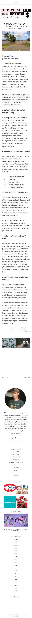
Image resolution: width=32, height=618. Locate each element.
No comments (7, 330)
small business (25, 331)
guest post (24, 330)
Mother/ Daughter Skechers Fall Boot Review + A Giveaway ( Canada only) (9, 502)
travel (16, 475)
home (16, 470)
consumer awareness (16, 462)
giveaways (16, 467)
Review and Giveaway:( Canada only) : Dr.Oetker (9, 488)
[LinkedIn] (19, 438)
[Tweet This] (16, 330)
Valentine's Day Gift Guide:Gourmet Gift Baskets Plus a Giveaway (22, 502)
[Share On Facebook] (13, 330)
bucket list (16, 459)
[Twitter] (22, 438)
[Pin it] (19, 330)
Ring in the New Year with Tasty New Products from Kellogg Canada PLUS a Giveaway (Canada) (22, 489)
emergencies (24, 328)
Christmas (16, 451)
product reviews (16, 473)
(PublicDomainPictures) (10, 59)
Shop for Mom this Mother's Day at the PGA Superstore (16, 530)
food (16, 465)
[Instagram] (12, 438)
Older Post (26, 377)
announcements (16, 457)
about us (16, 454)
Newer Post (5, 377)
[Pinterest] (15, 438)
